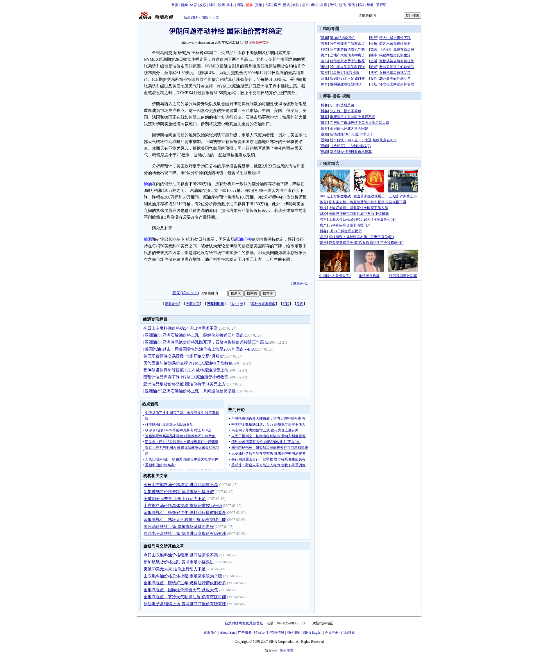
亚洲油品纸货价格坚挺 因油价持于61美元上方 (184, 384)
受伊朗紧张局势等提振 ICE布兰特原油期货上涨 (185, 370)
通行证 (381, 5)
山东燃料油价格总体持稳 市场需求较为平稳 (183, 505)
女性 (295, 5)
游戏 (286, 5)
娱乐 (202, 5)
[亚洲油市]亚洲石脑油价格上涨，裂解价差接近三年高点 (193, 335)
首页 (174, 5)
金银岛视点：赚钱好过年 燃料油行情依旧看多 (185, 512)
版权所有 (287, 651)
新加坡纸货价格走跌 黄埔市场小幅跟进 (179, 492)
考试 (314, 5)
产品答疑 (348, 633)
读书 (305, 5)
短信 (342, 5)
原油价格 (243, 239)
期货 (204, 17)
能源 (148, 239)
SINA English (312, 633)
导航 (370, 5)
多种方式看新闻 (263, 304)
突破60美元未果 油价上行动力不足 (175, 499)
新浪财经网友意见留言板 (244, 623)
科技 (230, 5)
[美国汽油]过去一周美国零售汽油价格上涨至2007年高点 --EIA (199, 349)
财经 (212, 5)
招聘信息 (277, 633)
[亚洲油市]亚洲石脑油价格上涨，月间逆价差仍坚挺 (189, 391)
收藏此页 (193, 304)
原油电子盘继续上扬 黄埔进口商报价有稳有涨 (185, 533)
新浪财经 (191, 17)
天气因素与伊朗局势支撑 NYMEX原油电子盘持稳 (188, 363)
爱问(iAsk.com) (185, 293)
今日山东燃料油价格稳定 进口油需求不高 (180, 328)
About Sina (227, 633)
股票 (221, 5)
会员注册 (332, 633)
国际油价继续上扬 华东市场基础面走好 (179, 526)
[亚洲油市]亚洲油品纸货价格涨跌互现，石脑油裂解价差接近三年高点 (205, 342)
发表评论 (300, 283)
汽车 (267, 5)
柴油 (148, 184)
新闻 (184, 5)
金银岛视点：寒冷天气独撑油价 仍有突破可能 (185, 519)
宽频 (258, 5)
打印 (285, 304)
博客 (240, 5)
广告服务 (245, 633)
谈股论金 (172, 304)
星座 (323, 5)
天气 (333, 5)
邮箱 (360, 5)
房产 (277, 5)
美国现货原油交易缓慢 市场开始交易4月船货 (183, 356)
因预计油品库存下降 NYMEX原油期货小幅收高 (185, 377)
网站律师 (294, 633)
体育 (193, 5)
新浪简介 (210, 633)
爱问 (351, 5)
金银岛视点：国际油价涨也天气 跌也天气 (181, 590)
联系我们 (261, 633)
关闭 (299, 304)
